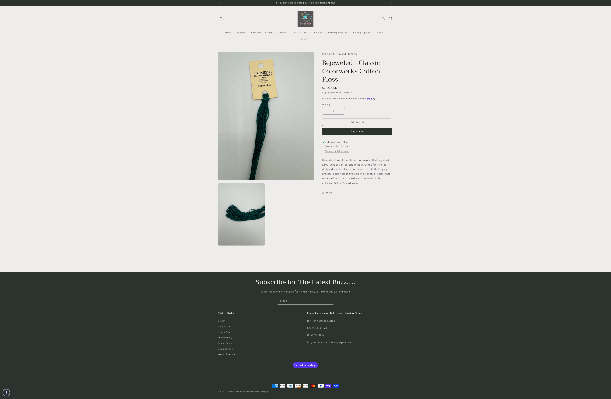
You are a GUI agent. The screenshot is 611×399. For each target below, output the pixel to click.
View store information (337, 151)
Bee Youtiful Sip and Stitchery (238, 392)
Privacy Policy (225, 337)
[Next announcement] (391, 3)
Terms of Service (226, 354)
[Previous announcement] (219, 3)
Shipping (326, 93)
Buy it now (357, 131)
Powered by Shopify (260, 392)
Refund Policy (225, 343)
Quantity (326, 104)
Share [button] (329, 193)
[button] (221, 18)
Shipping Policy (226, 349)
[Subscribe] (330, 301)
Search (221, 321)
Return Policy (225, 332)
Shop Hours (224, 326)
